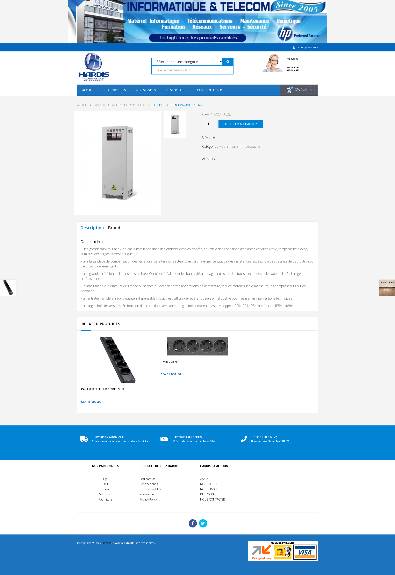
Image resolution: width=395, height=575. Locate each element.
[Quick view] (155, 366)
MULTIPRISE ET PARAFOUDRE (128, 105)
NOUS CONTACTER (208, 90)
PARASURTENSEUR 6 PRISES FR (102, 389)
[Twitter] (203, 523)
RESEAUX (100, 105)
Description (92, 227)
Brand (114, 227)
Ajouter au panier (241, 124)
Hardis (106, 543)
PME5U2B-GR (170, 362)
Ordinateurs (148, 479)
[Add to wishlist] (147, 366)
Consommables (150, 489)
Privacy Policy (148, 499)
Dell (105, 484)
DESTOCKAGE (175, 90)
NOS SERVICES (146, 90)
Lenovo (105, 489)
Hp (105, 479)
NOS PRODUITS (115, 90)
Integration (147, 494)
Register (312, 47)
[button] (296, 89)
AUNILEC (209, 159)
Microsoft (105, 494)
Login (299, 47)
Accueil (88, 90)
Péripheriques (149, 484)
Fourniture (105, 499)
